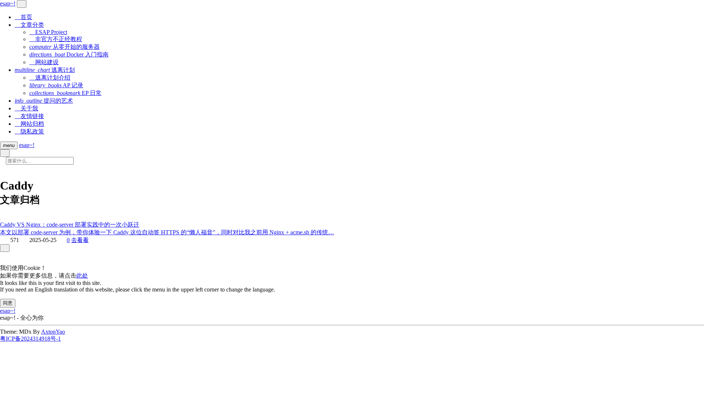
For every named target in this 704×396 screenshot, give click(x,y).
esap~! (26, 145)
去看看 (80, 240)
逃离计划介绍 (49, 77)
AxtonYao (53, 332)
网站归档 (29, 124)
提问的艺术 (44, 101)
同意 (7, 303)
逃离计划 (45, 70)
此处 (82, 275)
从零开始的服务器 (64, 47)
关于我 (26, 108)
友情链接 (29, 116)
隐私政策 (29, 131)
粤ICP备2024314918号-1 (30, 339)
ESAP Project (48, 32)
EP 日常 (65, 93)
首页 (23, 17)
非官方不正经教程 (55, 39)
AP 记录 (56, 85)
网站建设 (44, 62)
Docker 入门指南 (69, 54)
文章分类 (29, 25)
